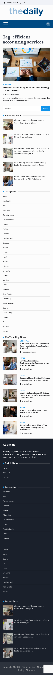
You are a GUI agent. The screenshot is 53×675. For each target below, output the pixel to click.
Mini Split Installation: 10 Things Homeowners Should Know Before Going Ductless (35, 395)
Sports (5, 308)
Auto (5, 206)
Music (5, 285)
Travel (5, 317)
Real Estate (7, 294)
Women (6, 326)
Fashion (6, 229)
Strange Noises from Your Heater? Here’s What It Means (34, 411)
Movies (6, 280)
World (5, 331)
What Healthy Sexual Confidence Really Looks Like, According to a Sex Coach (34, 346)
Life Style (6, 271)
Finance (6, 234)
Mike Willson (27, 369)
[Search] (48, 24)
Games (5, 247)
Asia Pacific (7, 201)
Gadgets (6, 243)
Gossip (5, 252)
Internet (6, 266)
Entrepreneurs (8, 220)
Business (7, 85)
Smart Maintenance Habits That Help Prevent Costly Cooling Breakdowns (33, 427)
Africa (5, 196)
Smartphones (8, 303)
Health (5, 257)
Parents (6, 289)
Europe (5, 224)
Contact (6, 477)
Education (7, 515)
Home (5, 261)
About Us (6, 472)
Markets (6, 275)
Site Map (30, 670)
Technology (7, 313)
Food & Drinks (8, 238)
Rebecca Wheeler (12, 94)
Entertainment (8, 215)
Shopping (7, 299)
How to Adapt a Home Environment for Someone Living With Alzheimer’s (34, 363)
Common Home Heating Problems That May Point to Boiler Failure (35, 379)
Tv (4, 322)
